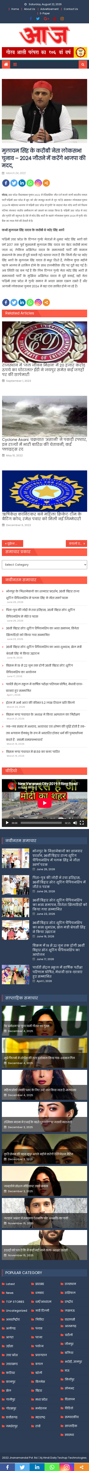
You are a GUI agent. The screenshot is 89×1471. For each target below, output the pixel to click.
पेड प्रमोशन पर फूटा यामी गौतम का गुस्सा (26, 1026)
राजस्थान (70, 1284)
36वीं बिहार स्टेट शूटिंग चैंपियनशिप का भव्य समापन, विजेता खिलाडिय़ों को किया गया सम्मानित (42, 631)
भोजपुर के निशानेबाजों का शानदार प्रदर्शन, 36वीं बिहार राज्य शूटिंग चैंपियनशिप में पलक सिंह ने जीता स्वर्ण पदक (42, 594)
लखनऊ (70, 1311)
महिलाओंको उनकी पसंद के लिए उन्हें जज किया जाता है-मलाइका (40, 1090)
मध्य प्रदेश (41, 1399)
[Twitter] (14, 183)
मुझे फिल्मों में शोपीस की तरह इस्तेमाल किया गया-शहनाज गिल (39, 1058)
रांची (37, 1426)
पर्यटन (39, 1346)
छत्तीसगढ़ (11, 1417)
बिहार (38, 1391)
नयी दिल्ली (42, 1311)
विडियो (69, 1408)
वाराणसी (70, 1319)
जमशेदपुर (12, 1426)
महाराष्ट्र (40, 1417)
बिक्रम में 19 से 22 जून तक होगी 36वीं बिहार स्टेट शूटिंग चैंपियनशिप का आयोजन (39, 668)
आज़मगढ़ (70, 1326)
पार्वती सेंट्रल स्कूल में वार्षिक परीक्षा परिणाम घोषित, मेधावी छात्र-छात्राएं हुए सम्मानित (44, 687)
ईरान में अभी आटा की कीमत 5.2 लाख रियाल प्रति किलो (40, 703)
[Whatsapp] (30, 183)
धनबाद (39, 1293)
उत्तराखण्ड (12, 1364)
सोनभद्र (69, 1388)
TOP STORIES (15, 1302)
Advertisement (49, 9)
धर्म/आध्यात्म (43, 1302)
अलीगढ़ (11, 1328)
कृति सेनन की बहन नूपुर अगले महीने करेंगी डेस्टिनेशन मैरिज (38, 1154)
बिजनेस (40, 1382)
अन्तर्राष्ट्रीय (13, 1319)
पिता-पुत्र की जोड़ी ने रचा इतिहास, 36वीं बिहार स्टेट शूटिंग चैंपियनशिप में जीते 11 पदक (40, 613)
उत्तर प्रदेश (12, 1355)
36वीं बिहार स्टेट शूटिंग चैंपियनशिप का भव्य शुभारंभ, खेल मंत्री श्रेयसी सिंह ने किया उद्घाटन (44, 650)
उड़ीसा (9, 1346)
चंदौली (69, 1335)
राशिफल (70, 1293)
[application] (44, 803)
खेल (8, 1391)
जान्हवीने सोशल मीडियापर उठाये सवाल (26, 1186)
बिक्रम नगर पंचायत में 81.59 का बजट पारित (33, 752)
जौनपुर (69, 1344)
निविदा (39, 1319)
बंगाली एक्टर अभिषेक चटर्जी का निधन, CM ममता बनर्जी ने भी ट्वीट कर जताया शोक (78, 544)
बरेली (38, 1373)
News (9, 1293)
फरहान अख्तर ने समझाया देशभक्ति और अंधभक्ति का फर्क (36, 1218)
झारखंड (39, 1284)
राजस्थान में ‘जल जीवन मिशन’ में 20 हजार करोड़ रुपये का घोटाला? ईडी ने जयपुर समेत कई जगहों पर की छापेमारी (43, 370)
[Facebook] (6, 183)
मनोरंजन (41, 1408)
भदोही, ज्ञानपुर (73, 1362)
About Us (29, 9)
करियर (10, 1373)
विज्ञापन (70, 1399)
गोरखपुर (11, 1408)
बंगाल (39, 1364)
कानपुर (10, 1382)
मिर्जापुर (69, 1379)
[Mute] (75, 823)
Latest (10, 1284)
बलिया (69, 1353)
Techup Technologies (72, 1458)
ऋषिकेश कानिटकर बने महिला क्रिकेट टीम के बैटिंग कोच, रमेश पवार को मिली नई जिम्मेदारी (42, 516)
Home (15, 9)
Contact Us (71, 9)
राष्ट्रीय (69, 1302)
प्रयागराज (41, 1355)
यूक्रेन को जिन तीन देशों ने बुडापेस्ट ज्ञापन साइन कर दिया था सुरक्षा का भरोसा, (15, 544)
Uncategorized (16, 1311)
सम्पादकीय (72, 1417)
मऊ (67, 1370)
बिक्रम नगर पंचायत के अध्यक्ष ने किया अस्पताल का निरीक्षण (43, 714)
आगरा (9, 1337)
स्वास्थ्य (69, 1435)
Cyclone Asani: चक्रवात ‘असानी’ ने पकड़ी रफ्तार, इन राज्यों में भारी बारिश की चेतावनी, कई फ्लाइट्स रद (44, 444)
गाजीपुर (10, 1399)
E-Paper (45, 13)
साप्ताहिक (71, 1426)
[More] (46, 183)
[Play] (7, 823)
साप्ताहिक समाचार (21, 998)
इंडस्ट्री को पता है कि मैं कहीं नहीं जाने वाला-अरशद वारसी (36, 1250)
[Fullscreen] (82, 823)
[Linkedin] (22, 183)
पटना (38, 1337)
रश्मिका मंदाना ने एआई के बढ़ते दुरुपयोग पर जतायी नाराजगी (38, 1122)
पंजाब (38, 1328)
